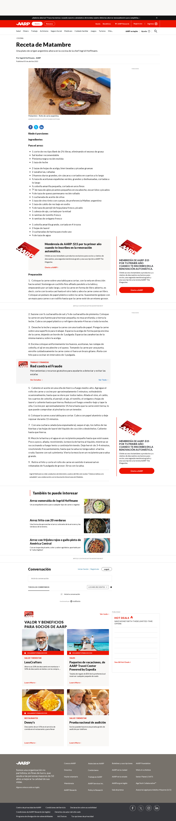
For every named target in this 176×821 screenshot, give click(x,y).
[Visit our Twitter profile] (141, 808)
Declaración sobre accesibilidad (83, 807)
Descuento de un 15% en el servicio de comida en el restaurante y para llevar (39, 728)
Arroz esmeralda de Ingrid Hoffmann (54, 500)
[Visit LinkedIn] (157, 808)
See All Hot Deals (122, 662)
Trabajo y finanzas (39, 362)
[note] (69, 117)
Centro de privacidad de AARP (28, 807)
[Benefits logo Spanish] (23, 366)
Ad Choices (62, 816)
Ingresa (151, 24)
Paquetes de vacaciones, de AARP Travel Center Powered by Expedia (87, 665)
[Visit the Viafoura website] (75, 601)
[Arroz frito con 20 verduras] (97, 525)
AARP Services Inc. (95, 783)
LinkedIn (42, 128)
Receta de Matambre (43, 44)
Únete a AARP (51, 267)
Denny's (29, 722)
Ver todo (103, 380)
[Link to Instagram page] (149, 808)
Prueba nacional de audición (87, 722)
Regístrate (138, 24)
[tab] (38, 587)
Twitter (37, 128)
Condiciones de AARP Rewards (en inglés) (33, 812)
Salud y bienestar (32, 658)
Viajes (72, 658)
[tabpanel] (143, 31)
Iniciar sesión (83, 569)
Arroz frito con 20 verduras (48, 520)
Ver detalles (35, 380)
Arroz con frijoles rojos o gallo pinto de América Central (55, 541)
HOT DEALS (121, 617)
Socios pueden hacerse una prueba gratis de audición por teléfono (87, 728)
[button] (157, 18)
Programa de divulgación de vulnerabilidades (34, 816)
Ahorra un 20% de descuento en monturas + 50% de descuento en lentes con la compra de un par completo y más (42, 667)
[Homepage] (23, 24)
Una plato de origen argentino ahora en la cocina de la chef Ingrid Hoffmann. (57, 50)
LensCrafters (33, 662)
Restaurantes (31, 718)
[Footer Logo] (35, 763)
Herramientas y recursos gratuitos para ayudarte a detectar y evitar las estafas (68, 372)
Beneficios (107, 24)
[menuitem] (18, 32)
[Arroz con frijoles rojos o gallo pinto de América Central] (97, 545)
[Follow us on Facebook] (133, 808)
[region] (70, 586)
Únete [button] (37, 24)
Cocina (20, 38)
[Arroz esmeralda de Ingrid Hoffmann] (97, 506)
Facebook (31, 128)
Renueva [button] (49, 24)
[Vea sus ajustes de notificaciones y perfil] (111, 587)
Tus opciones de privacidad (82, 816)
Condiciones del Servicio (56, 807)
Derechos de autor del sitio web (68, 812)
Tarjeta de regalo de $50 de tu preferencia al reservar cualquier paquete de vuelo (87, 675)
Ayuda (97, 24)
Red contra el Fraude (46, 366)
